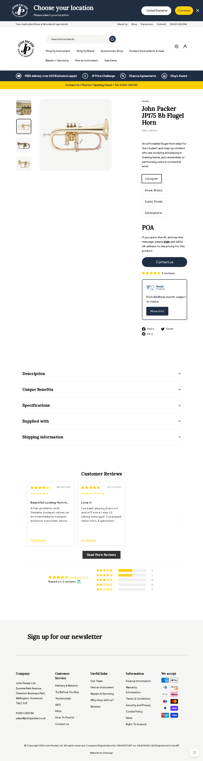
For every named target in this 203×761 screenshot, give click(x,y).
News (129, 718)
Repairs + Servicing (57, 60)
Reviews (96, 706)
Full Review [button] (38, 540)
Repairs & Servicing (102, 693)
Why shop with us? (102, 700)
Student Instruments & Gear (146, 51)
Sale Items (110, 60)
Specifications (36, 405)
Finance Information (138, 681)
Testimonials (63, 698)
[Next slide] (180, 519)
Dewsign (108, 752)
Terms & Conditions (138, 698)
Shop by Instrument (58, 51)
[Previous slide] (22, 519)
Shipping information (42, 436)
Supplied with (35, 421)
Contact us (62, 724)
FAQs (58, 711)
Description (33, 373)
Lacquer (151, 178)
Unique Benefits (37, 389)
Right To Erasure (136, 724)
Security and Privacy (138, 705)
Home (145, 101)
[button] (152, 273)
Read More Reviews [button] (101, 555)
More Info (157, 311)
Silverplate (153, 213)
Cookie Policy (134, 711)
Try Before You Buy (67, 692)
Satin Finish (154, 201)
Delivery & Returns (66, 685)
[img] (40, 487)
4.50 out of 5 (79, 577)
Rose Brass (154, 190)
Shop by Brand (85, 51)
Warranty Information (133, 690)
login (167, 241)
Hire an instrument (86, 60)
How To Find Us (64, 717)
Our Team (97, 681)
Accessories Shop (112, 51)
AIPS (58, 705)
